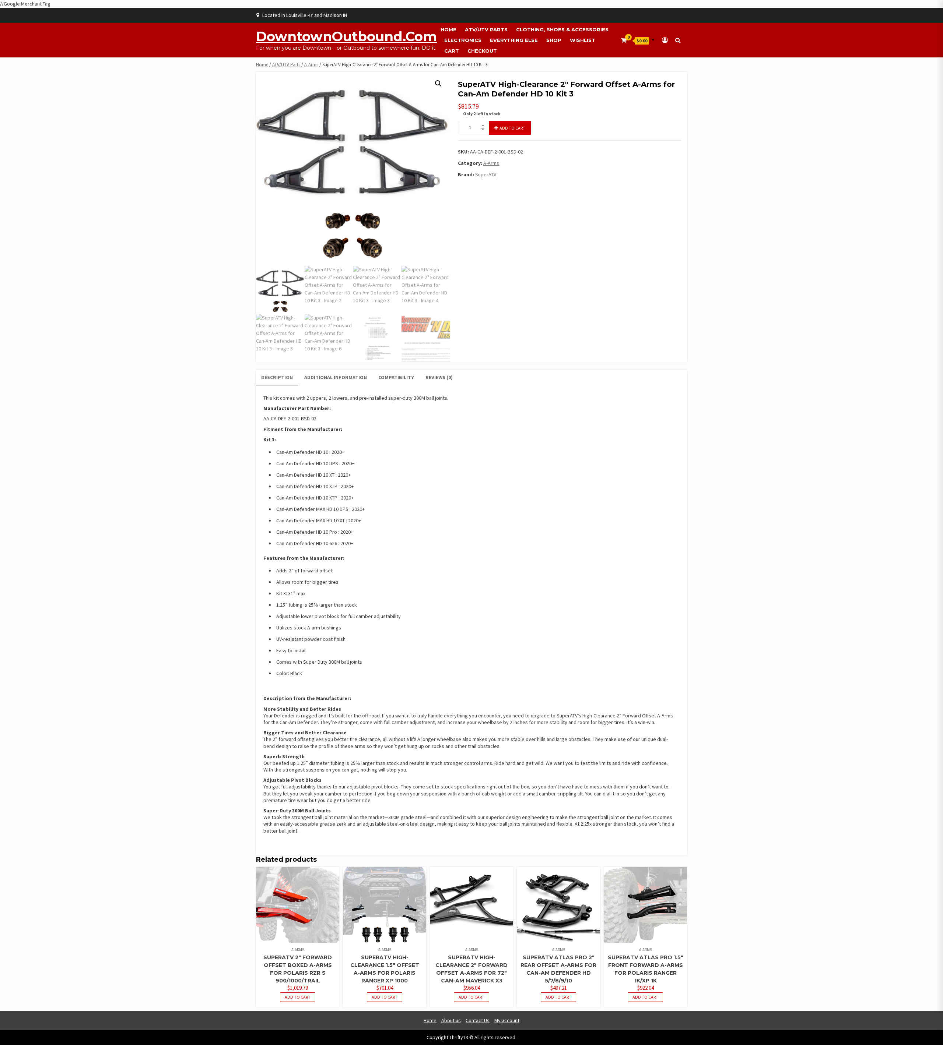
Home (448, 29)
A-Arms (311, 64)
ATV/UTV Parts (486, 29)
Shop (553, 40)
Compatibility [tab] (396, 377)
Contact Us (478, 1020)
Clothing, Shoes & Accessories (562, 29)
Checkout (482, 51)
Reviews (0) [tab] (439, 377)
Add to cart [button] (298, 997)
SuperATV (485, 174)
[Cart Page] (624, 40)
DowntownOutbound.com (346, 36)
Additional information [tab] (335, 377)
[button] (438, 83)
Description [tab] (277, 377)
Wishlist (582, 40)
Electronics (462, 40)
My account (506, 1020)
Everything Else (514, 40)
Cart (451, 51)
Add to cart (512, 128)
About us (451, 1020)
